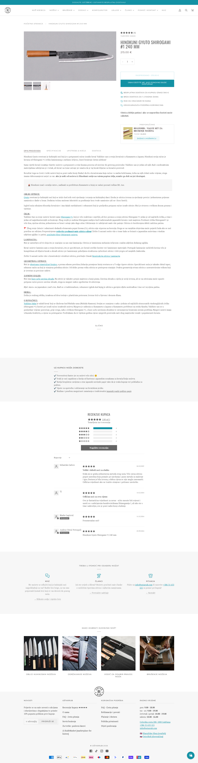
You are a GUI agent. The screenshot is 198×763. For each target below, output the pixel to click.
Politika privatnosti (109, 721)
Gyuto (26, 197)
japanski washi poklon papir (119, 391)
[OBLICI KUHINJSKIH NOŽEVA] (41, 653)
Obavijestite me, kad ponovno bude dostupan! (147, 83)
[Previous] (27, 56)
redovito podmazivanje (67, 231)
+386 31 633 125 (147, 725)
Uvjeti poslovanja (108, 726)
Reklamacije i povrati (110, 712)
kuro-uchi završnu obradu (43, 279)
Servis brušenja (69, 721)
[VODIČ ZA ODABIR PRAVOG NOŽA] (118, 653)
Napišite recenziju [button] (99, 447)
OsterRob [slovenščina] (153, 736)
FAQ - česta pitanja (70, 717)
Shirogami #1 (67, 217)
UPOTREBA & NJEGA (76, 151)
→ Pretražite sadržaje (99, 593)
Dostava (96, 151)
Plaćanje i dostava (109, 717)
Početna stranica (33, 24)
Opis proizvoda (32, 151)
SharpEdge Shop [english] (154, 733)
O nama (65, 712)
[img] (89, 466)
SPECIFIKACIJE (54, 151)
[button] (127, 32)
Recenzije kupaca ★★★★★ (74, 707)
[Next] (112, 56)
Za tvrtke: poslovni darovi (73, 726)
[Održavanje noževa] (79, 653)
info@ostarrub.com (148, 728)
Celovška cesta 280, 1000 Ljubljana (155, 722)
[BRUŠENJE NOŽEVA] (157, 653)
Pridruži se (48, 721)
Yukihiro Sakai (128, 36)
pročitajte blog (54, 234)
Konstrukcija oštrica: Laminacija (106, 256)
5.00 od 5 (106, 419)
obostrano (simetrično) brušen (43, 264)
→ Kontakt (150, 593)
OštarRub (97, 746)
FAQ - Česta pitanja (109, 707)
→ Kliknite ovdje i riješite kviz (47, 599)
